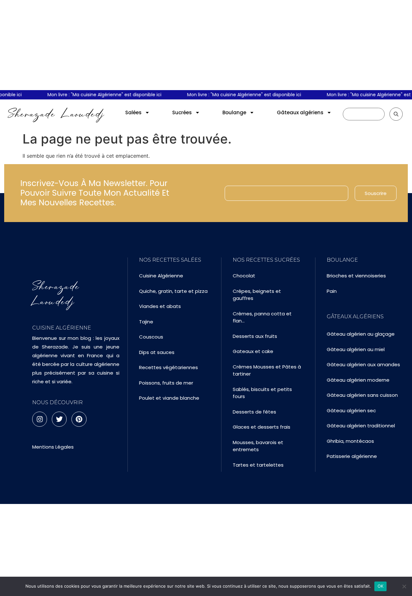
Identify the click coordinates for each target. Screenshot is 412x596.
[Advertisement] (206, 45)
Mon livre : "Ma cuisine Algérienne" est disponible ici (102, 94)
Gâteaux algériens (300, 112)
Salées (133, 112)
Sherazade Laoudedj (56, 114)
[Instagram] (39, 419)
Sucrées (182, 112)
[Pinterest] (78, 419)
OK (381, 586)
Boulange (234, 112)
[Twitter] (59, 419)
